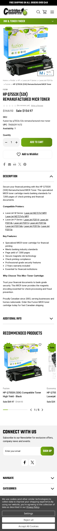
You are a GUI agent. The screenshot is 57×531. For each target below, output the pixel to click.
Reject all (28, 519)
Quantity (7, 135)
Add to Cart (23, 379)
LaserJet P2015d (38, 223)
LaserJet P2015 (21, 223)
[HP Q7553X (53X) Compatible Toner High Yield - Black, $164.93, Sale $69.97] (23, 362)
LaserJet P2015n (32, 226)
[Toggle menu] (52, 12)
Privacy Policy (32, 507)
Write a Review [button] (37, 106)
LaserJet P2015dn (14, 226)
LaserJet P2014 (31, 219)
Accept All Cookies (29, 526)
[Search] (38, 12)
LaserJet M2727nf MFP (35, 213)
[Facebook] (4, 164)
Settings (28, 513)
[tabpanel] (23, 374)
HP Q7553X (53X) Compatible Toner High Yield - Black (22, 394)
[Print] (14, 164)
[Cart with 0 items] (44, 12)
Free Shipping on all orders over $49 (28, 2)
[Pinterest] (24, 164)
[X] (19, 164)
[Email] (9, 164)
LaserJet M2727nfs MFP (17, 216)
